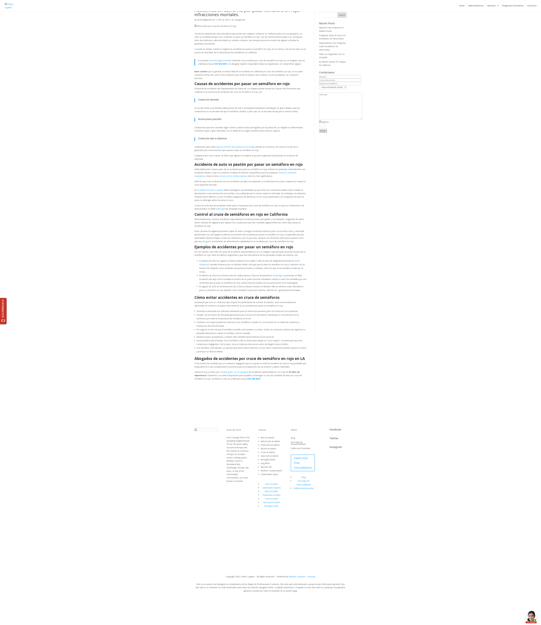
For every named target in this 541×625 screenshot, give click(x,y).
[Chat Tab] (270, 312)
